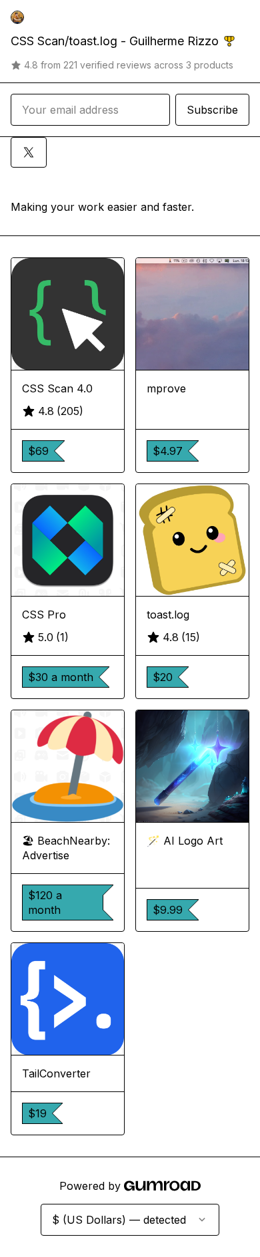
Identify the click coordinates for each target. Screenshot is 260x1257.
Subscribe (212, 109)
